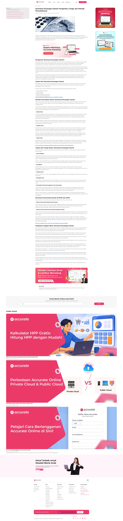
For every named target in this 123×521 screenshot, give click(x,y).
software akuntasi (51, 253)
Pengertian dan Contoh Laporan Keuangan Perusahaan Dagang (54, 223)
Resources (67, 2)
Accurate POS (36, 489)
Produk (49, 2)
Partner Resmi (71, 489)
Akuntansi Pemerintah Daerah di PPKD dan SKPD (14, 16)
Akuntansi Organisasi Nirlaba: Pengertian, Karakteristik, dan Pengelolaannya (56, 145)
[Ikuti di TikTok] (80, 518)
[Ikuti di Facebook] (78, 518)
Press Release (71, 491)
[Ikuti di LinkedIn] (85, 518)
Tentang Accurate (72, 486)
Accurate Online (37, 486)
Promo (58, 492)
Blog (36, 5)
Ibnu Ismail (57, 13)
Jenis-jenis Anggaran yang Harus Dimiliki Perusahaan (51, 97)
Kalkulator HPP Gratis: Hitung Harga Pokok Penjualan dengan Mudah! (22, 357)
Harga (62, 2)
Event (58, 491)
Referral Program (60, 499)
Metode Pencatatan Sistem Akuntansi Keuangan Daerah (15, 12)
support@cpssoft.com (85, 491)
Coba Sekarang (83, 2)
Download (59, 496)
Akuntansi (39, 5)
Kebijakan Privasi (59, 518)
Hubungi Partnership (85, 494)
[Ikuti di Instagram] (73, 518)
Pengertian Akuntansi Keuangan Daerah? (13, 9)
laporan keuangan (76, 35)
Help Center (59, 488)
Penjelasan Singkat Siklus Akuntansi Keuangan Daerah (15, 18)
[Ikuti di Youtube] (83, 518)
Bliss (35, 491)
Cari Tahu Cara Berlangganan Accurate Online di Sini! (18, 450)
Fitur (54, 2)
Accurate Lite (36, 488)
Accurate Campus (60, 486)
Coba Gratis (38, 470)
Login (76, 2)
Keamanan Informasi (72, 492)
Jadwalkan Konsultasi (39, 469)
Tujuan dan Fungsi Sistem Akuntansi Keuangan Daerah (15, 14)
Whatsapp (83, 488)
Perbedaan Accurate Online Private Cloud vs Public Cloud (19, 403)
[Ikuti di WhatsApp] (76, 518)
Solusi (58, 2)
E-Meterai (47, 500)
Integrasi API (59, 494)
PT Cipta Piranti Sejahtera (43, 518)
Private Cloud (59, 497)
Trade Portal (48, 499)
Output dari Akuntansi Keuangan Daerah (13, 11)
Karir (71, 488)
